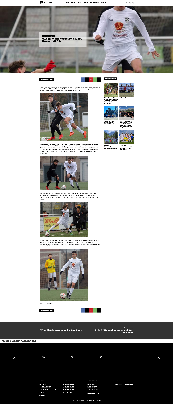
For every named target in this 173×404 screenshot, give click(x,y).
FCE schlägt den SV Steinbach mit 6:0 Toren (60, 330)
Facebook (118, 384)
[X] (87, 79)
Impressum (91, 400)
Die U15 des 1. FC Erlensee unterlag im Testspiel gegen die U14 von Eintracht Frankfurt (111, 100)
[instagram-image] (14, 357)
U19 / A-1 (52, 36)
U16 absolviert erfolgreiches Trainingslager (109, 122)
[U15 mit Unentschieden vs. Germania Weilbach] (111, 137)
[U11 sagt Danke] (126, 90)
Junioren (45, 36)
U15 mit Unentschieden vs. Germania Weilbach (110, 147)
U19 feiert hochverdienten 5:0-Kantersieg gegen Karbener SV (125, 147)
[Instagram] (129, 3)
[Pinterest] (91, 79)
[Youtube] (132, 3)
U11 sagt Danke (124, 98)
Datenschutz (98, 400)
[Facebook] (126, 3)
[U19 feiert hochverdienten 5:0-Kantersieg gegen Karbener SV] (126, 137)
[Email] (99, 79)
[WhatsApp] (95, 79)
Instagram (129, 384)
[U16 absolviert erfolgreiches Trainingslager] (111, 113)
